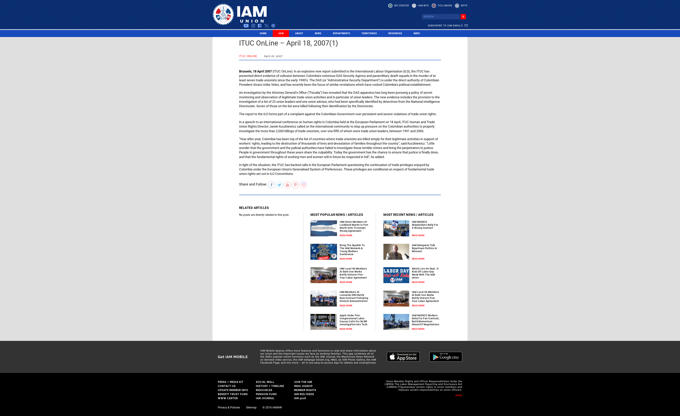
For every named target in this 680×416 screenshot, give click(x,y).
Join (281, 33)
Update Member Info (233, 390)
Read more (346, 235)
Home (263, 33)
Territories (369, 33)
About (299, 33)
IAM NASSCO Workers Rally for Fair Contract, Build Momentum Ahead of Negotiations (426, 320)
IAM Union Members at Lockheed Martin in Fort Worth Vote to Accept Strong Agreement (354, 226)
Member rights (305, 390)
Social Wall (265, 382)
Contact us (227, 386)
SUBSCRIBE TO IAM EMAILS (445, 25)
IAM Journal (265, 398)
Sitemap (251, 407)
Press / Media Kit (230, 382)
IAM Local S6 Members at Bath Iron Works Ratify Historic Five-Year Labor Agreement (353, 273)
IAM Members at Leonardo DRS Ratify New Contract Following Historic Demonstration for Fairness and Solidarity (354, 299)
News (318, 33)
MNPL (417, 33)
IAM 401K (300, 398)
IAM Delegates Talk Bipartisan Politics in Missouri (424, 248)
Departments (341, 33)
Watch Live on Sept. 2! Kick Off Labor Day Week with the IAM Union (425, 273)
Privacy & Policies (229, 407)
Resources (395, 33)
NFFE (464, 5)
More (458, 395)
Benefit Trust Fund (233, 394)
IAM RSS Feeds (304, 394)
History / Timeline (270, 386)
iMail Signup (303, 386)
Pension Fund (266, 394)
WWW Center (228, 398)
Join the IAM (303, 382)
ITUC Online (248, 56)
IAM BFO (423, 5)
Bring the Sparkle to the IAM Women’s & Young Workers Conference (352, 250)
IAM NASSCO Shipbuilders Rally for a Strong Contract (425, 224)
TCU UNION (445, 5)
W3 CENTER (401, 5)
